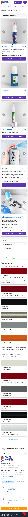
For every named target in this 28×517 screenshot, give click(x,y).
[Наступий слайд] (24, 31)
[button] (14, 240)
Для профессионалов (11, 217)
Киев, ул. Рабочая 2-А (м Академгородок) (13, 487)
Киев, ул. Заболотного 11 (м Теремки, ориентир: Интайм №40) (15, 498)
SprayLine (6, 168)
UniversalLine (7, 46)
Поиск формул (18, 472)
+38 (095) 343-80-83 (12, 489)
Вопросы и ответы (5, 474)
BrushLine (6, 91)
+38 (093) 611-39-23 (12, 500)
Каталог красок (5, 472)
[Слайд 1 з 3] (12, 44)
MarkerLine (7, 130)
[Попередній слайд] (3, 31)
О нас (16, 476)
